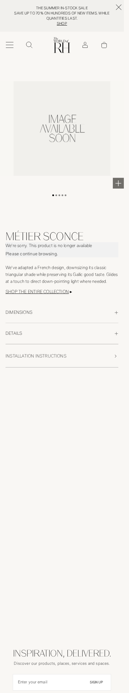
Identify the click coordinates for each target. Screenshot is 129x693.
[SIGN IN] (85, 45)
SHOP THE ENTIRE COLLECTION (37, 291)
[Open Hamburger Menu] (10, 45)
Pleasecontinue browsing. (32, 254)
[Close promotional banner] (118, 7)
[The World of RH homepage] (62, 45)
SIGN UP (96, 682)
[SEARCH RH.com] (29, 45)
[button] (53, 195)
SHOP (62, 23)
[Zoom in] (118, 183)
